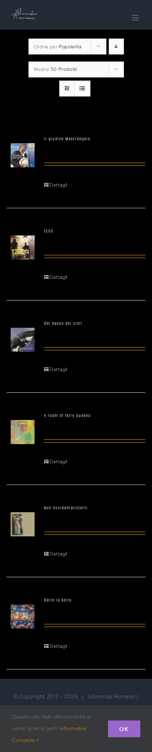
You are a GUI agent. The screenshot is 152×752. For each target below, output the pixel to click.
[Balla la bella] (23, 612)
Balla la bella (58, 600)
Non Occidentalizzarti (66, 508)
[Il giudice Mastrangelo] (23, 151)
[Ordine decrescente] (116, 46)
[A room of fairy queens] (23, 428)
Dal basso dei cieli (63, 323)
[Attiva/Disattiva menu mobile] (136, 18)
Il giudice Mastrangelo (67, 139)
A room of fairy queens (67, 415)
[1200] (23, 243)
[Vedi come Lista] (82, 88)
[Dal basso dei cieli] (23, 335)
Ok (124, 729)
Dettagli (58, 185)
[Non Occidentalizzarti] (23, 520)
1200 (49, 231)
